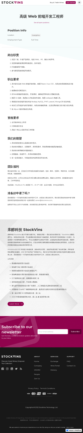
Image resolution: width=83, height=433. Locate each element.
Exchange (54, 361)
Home (36, 361)
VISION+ (37, 370)
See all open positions (41, 22)
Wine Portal (55, 366)
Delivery (54, 370)
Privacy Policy (33, 388)
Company (38, 366)
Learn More (14, 304)
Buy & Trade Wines (57, 2)
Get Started (71, 2)
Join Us (37, 379)
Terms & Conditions (47, 388)
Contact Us (71, 366)
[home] (12, 2)
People (37, 374)
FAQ (68, 361)
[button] (79, 2)
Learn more (69, 427)
